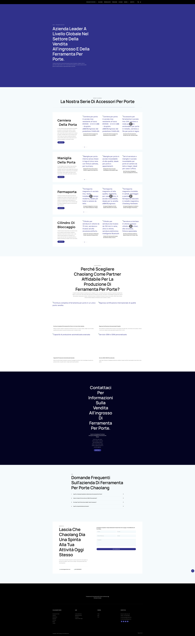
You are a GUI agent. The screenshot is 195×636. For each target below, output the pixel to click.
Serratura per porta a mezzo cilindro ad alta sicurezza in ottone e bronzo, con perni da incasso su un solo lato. (129, 237)
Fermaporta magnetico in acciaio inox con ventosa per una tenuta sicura (110, 199)
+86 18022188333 (78, 569)
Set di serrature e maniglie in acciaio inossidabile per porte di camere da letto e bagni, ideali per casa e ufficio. (110, 172)
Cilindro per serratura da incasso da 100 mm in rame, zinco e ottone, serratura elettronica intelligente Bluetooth (90, 237)
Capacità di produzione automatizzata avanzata (63, 358)
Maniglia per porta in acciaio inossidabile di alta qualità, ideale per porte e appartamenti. (90, 169)
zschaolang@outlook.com (65, 569)
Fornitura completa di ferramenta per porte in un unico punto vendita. (68, 326)
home (54, 24)
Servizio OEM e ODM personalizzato (107, 358)
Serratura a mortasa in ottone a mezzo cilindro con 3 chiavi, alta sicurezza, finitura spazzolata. (110, 234)
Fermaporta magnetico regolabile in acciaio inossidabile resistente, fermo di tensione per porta (130, 204)
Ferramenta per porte (60, 24)
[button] (84, 179)
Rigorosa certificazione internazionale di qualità (110, 326)
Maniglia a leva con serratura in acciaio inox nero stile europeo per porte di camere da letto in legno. (130, 172)
